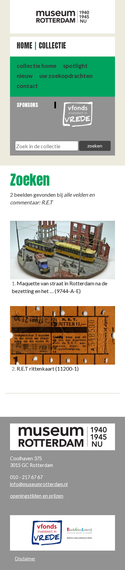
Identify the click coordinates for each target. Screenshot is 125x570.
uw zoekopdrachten (66, 75)
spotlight (75, 65)
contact (27, 85)
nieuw (25, 75)
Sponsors (27, 105)
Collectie (52, 45)
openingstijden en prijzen (36, 496)
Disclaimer (25, 558)
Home (24, 45)
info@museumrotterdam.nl (39, 484)
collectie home (36, 65)
